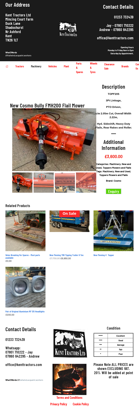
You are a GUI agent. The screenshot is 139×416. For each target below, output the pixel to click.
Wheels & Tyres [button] (93, 68)
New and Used (122, 171)
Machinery (115, 163)
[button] (17, 143)
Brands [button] (125, 66)
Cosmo (117, 180)
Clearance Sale (109, 66)
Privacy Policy (58, 404)
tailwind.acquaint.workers (19, 55)
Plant (66, 66)
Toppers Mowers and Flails (117, 167)
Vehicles (52, 66)
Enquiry (113, 191)
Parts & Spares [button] (79, 68)
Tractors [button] (19, 66)
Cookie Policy (81, 404)
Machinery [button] (36, 66)
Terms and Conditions (69, 397)
